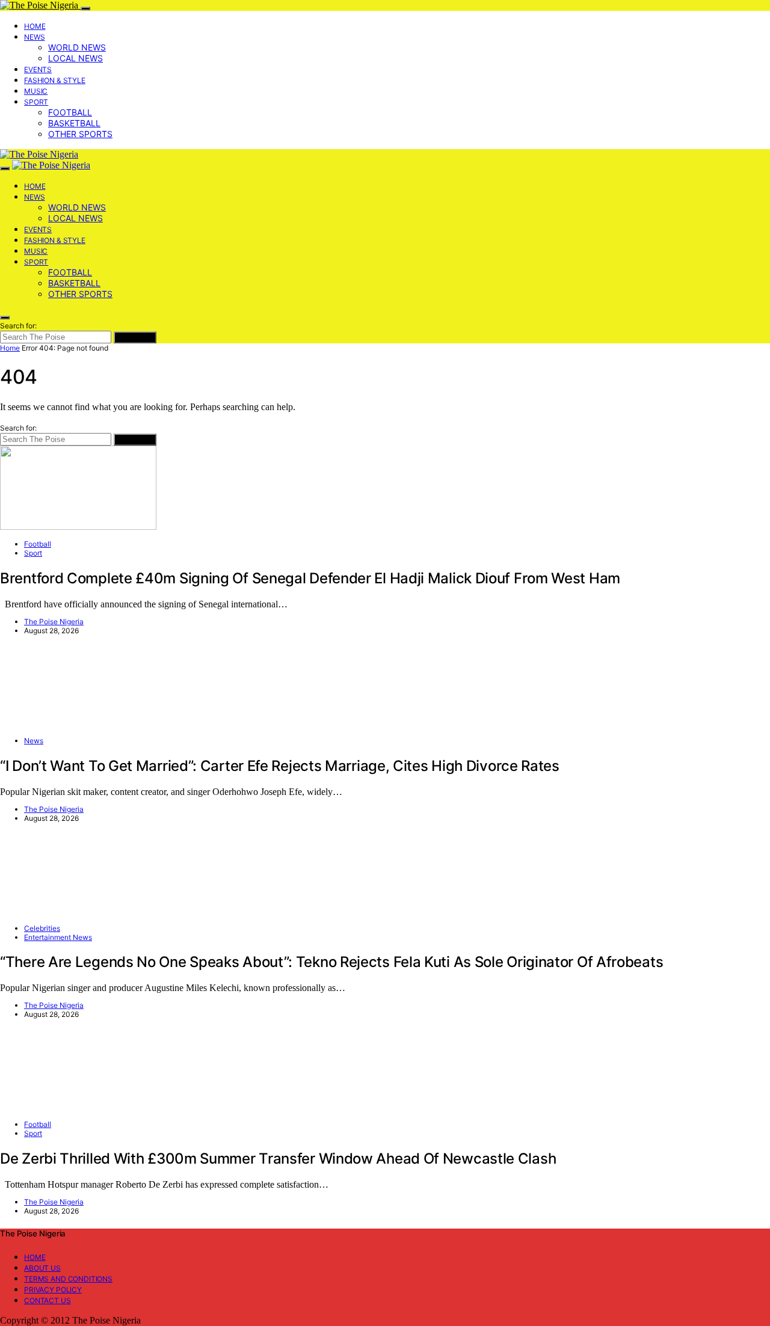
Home (34, 26)
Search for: (18, 325)
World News (77, 47)
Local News (75, 58)
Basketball (74, 123)
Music (36, 91)
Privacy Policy (53, 1289)
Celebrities (42, 928)
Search (135, 337)
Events (38, 69)
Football (70, 112)
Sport (36, 101)
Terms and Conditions (68, 1278)
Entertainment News (58, 937)
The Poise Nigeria (54, 621)
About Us (42, 1267)
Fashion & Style (54, 80)
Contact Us (47, 1300)
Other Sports (80, 134)
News (34, 36)
